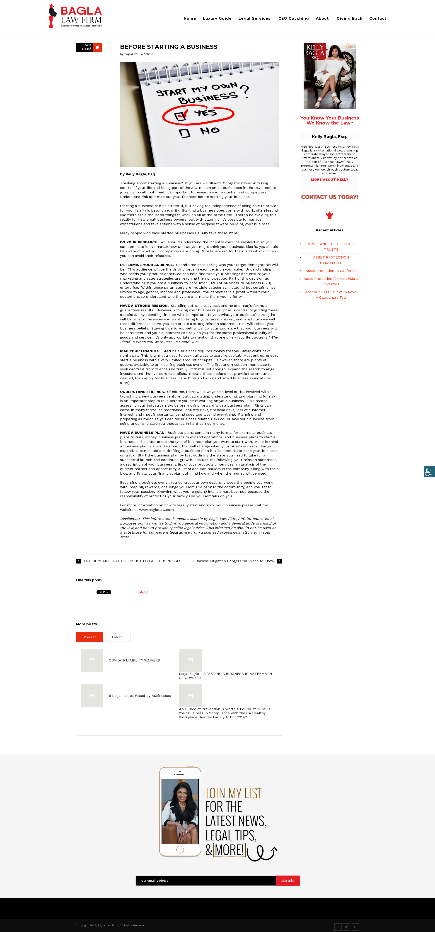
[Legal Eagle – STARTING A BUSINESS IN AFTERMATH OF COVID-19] (190, 660)
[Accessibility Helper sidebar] (429, 471)
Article (148, 54)
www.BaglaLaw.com (156, 509)
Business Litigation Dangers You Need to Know (233, 561)
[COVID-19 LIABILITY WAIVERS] (92, 660)
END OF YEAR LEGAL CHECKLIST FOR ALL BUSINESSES (132, 561)
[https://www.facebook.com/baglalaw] (338, 927)
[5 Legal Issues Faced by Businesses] (92, 695)
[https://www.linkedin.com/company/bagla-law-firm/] (355, 927)
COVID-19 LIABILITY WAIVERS (134, 660)
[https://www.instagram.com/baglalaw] (346, 927)
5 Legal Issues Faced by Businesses (140, 695)
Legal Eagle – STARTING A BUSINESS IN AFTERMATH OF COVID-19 (225, 675)
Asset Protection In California (331, 270)
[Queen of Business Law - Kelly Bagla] (89, 15)
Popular (90, 637)
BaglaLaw (131, 54)
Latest (117, 637)
